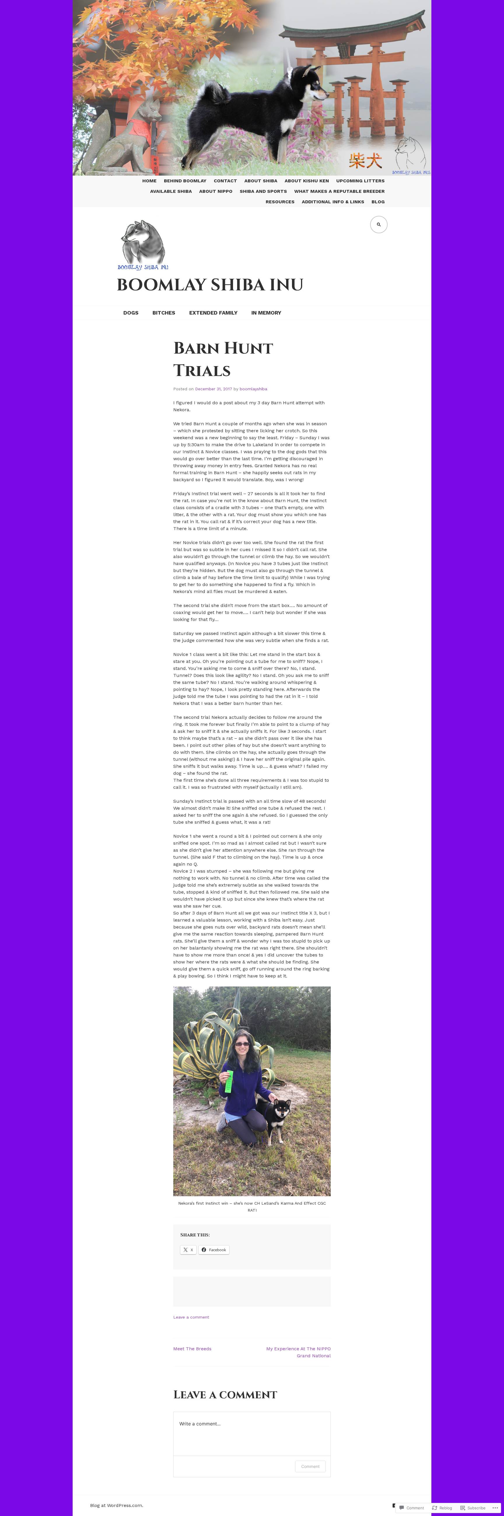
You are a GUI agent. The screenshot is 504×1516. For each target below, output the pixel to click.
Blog (378, 201)
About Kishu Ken (307, 180)
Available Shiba (171, 191)
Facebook (394, 1505)
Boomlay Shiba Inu (210, 285)
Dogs (131, 313)
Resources (280, 201)
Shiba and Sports (263, 191)
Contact (225, 180)
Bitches (164, 313)
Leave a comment (191, 1317)
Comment (310, 1466)
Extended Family (213, 313)
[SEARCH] (379, 224)
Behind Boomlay (185, 180)
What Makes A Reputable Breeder (339, 191)
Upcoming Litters (360, 180)
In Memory (266, 313)
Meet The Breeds (192, 1348)
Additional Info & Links (333, 201)
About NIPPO (215, 191)
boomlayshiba (253, 388)
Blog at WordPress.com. (116, 1505)
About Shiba (260, 180)
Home (149, 180)
